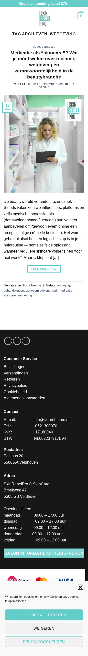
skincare (10, 295)
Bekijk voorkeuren (44, 642)
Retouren (12, 379)
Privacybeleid (15, 385)
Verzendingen (16, 373)
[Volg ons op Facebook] (8, 341)
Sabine (44, 87)
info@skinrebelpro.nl (51, 420)
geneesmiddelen (37, 290)
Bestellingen (14, 367)
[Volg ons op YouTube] (26, 341)
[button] (80, 587)
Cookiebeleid (15, 392)
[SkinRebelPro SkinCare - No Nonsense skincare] (44, 17)
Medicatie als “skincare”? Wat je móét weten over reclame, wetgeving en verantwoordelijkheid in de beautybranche (44, 65)
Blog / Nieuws (44, 46)
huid (54, 290)
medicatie (65, 290)
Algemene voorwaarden (24, 398)
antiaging (63, 285)
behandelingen (14, 290)
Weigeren (44, 628)
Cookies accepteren (44, 615)
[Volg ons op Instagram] (17, 341)
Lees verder (44, 269)
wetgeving (25, 295)
